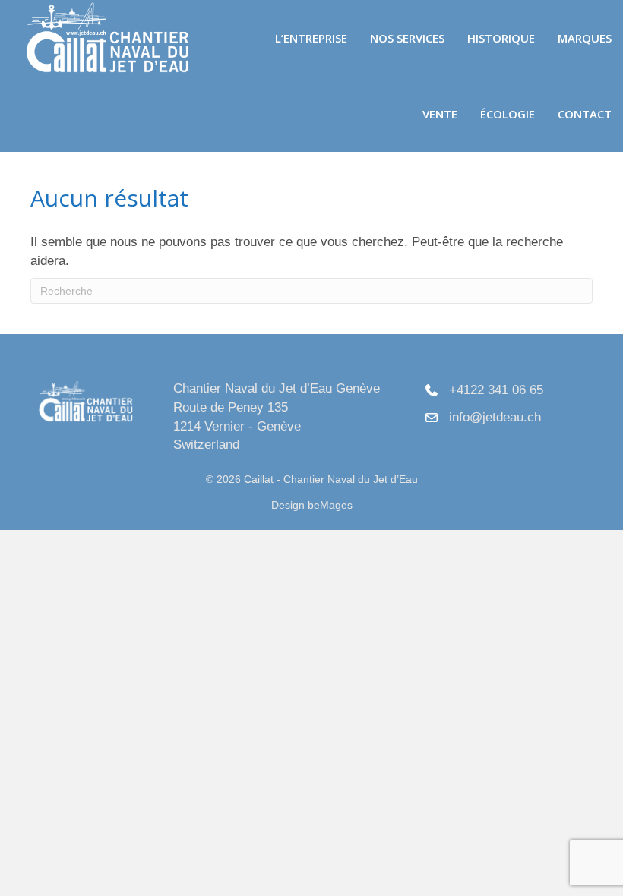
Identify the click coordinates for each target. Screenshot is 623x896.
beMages (330, 505)
